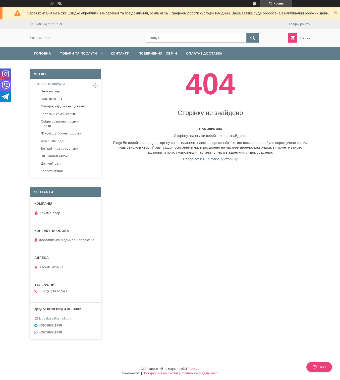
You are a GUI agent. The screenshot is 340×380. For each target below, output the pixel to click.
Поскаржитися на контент (160, 373)
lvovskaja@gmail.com (55, 318)
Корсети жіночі (52, 171)
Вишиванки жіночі (54, 156)
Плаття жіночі (51, 99)
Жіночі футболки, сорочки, (61, 133)
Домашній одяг (53, 141)
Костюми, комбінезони (58, 114)
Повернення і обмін (157, 53)
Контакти (120, 53)
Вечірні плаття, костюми (59, 148)
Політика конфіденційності (199, 373)
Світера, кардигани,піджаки (62, 106)
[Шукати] (252, 38)
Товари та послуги (78, 53)
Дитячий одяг (51, 163)
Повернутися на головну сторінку (210, 159)
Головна (42, 53)
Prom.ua (193, 369)
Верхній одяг (51, 91)
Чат (323, 367)
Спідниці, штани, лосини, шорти (60, 124)
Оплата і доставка (204, 53)
